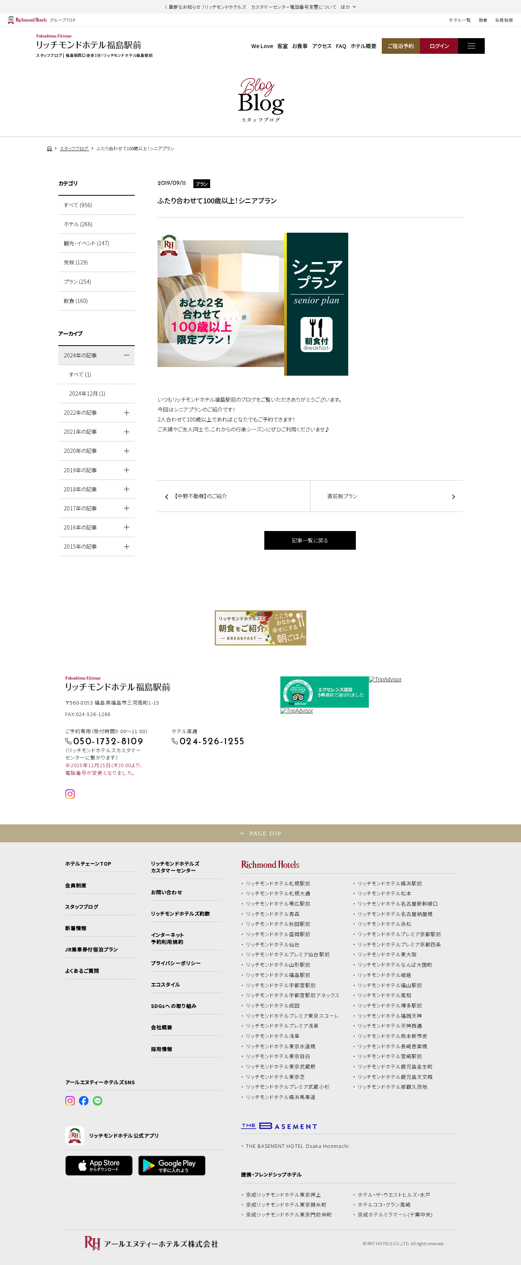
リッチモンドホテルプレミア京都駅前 (400, 934)
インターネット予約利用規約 (167, 938)
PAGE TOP (265, 833)
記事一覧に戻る (310, 540)
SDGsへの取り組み (173, 1006)
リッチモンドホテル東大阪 (387, 954)
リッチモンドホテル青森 (273, 914)
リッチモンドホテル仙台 (273, 944)
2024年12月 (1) (87, 393)
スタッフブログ (81, 906)
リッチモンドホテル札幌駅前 (278, 883)
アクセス (322, 46)
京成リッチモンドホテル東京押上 (284, 1194)
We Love (262, 46)
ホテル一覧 (460, 20)
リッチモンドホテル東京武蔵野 (281, 1066)
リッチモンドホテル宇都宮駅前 (281, 985)
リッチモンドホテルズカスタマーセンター (175, 867)
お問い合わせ (166, 892)
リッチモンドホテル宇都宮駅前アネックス (293, 995)
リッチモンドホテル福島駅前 (278, 975)
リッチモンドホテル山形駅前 (278, 964)
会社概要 (161, 1027)
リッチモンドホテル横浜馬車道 (281, 1097)
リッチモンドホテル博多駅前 (390, 1005)
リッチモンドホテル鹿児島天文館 (395, 1076)
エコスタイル (165, 984)
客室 (282, 46)
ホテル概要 (363, 46)
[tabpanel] (260, 627)
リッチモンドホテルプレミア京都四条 (400, 944)
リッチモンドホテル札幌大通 (278, 893)
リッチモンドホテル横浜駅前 (390, 883)
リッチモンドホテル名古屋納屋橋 (395, 914)
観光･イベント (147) (86, 243)
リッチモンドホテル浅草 (273, 1036)
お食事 (300, 46)
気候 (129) (76, 262)
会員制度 (504, 20)
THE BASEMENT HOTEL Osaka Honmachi (297, 1146)
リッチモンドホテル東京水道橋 (281, 1046)
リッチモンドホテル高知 (385, 995)
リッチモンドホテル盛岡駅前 (278, 934)
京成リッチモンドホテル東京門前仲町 (289, 1214)
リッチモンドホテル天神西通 (390, 1025)
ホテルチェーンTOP (88, 863)
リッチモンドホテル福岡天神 (390, 1015)
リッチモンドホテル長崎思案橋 (393, 1046)
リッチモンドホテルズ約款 (180, 913)
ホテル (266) (78, 224)
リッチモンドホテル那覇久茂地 (393, 1086)
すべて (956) (78, 205)
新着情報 (76, 928)
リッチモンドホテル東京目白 (278, 1056)
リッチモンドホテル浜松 (385, 924)
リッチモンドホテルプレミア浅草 (282, 1025)
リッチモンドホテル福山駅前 (390, 985)
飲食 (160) (76, 300)
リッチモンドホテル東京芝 (276, 1076)
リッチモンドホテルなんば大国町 (395, 964)
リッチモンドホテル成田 (273, 1005)
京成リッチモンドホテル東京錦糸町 (286, 1204)
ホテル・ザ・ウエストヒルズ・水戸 (394, 1194)
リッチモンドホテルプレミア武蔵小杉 (288, 1086)
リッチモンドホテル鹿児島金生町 (395, 1066)
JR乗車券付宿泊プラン (92, 949)
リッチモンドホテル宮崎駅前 (390, 1056)
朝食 (483, 20)
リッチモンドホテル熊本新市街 (393, 1036)
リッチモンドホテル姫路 (385, 975)
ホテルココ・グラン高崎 (384, 1204)
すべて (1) (80, 374)
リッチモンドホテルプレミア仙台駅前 (288, 954)
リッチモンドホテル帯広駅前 (278, 903)
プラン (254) (77, 281)
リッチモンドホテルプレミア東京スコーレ (292, 1015)
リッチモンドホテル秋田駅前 (278, 924)
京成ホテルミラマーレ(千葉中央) (395, 1214)
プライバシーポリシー (176, 963)
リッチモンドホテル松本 (385, 893)
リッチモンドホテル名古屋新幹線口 (398, 903)
